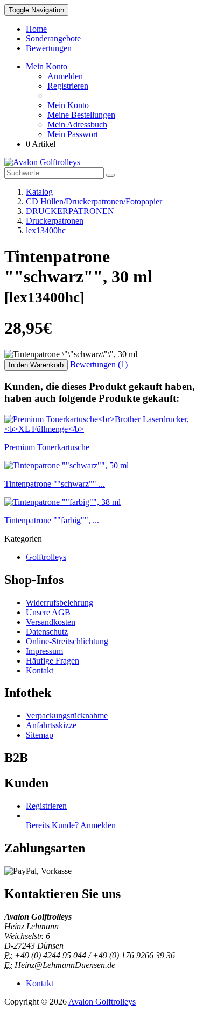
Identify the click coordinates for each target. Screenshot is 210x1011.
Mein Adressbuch (77, 124)
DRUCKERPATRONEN (70, 211)
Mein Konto (68, 105)
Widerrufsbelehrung (59, 602)
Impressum (44, 651)
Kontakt (39, 670)
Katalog (39, 191)
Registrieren (67, 85)
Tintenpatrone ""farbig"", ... (51, 520)
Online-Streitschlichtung (67, 641)
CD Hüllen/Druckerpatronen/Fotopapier (94, 201)
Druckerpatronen (54, 220)
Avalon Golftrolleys (102, 1001)
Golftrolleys (46, 556)
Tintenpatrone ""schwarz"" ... (54, 483)
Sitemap (39, 734)
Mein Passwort (72, 134)
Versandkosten (50, 621)
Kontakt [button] (39, 983)
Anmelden (65, 76)
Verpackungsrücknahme (67, 715)
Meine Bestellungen (81, 114)
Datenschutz (47, 631)
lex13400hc (46, 230)
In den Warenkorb (36, 365)
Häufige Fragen (52, 660)
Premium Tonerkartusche (46, 447)
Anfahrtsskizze (51, 725)
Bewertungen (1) (99, 364)
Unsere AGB (48, 612)
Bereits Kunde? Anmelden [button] (71, 825)
